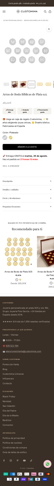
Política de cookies (12, 442)
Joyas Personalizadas (12, 20)
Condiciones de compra (15, 447)
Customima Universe (13, 374)
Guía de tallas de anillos (15, 452)
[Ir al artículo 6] (48, 84)
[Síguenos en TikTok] (31, 460)
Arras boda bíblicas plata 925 (36, 20)
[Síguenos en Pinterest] (17, 460)
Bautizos (7, 420)
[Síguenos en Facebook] (4, 460)
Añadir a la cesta (27, 147)
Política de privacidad (14, 438)
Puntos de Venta (11, 364)
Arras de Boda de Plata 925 (18, 271)
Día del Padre (9, 410)
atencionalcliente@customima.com (23, 351)
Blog (5, 369)
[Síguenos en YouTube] (24, 460)
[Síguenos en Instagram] (10, 460)
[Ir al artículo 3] (23, 84)
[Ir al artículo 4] (31, 84)
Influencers (8, 378)
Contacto (7, 383)
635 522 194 (12, 345)
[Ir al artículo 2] (14, 84)
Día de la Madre (11, 415)
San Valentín (9, 406)
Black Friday (9, 396)
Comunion (8, 425)
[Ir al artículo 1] (6, 84)
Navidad (7, 401)
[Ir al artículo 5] (40, 84)
